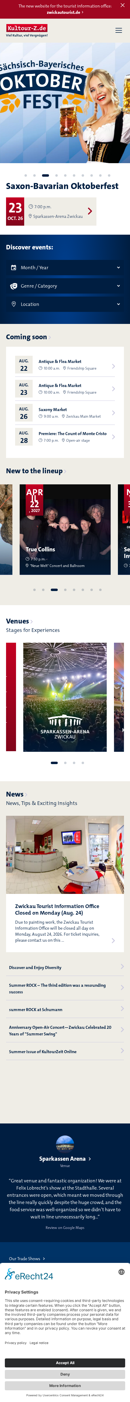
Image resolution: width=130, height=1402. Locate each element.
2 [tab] (34, 175)
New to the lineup (34, 471)
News (15, 794)
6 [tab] (74, 175)
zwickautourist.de (63, 12)
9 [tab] (100, 175)
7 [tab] (83, 175)
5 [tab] (65, 175)
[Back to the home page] (26, 30)
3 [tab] (45, 175)
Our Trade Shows (24, 1258)
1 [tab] (25, 175)
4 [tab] (56, 175)
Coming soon (26, 337)
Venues (17, 621)
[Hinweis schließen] (122, 5)
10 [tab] (109, 175)
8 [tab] (91, 175)
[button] (118, 31)
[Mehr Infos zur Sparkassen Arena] (65, 697)
